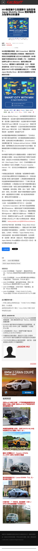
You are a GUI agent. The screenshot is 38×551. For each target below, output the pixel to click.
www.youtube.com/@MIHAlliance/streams (21, 221)
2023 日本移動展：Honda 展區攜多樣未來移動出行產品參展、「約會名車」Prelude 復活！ (19, 278)
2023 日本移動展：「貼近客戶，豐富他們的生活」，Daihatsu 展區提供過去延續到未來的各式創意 (19, 273)
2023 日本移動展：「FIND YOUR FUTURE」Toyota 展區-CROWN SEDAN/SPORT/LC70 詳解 (19, 292)
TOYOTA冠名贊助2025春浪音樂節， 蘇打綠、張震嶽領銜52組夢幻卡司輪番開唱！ (19, 341)
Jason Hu (8, 43)
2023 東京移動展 (13, 260)
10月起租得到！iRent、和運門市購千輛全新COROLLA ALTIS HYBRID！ (17, 332)
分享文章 (6, 249)
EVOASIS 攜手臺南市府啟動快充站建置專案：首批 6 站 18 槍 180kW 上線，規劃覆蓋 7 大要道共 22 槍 (19, 326)
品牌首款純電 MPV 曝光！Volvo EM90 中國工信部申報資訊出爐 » (18, 309)
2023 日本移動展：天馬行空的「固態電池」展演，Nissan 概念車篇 (18, 288)
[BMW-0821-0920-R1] (19, 382)
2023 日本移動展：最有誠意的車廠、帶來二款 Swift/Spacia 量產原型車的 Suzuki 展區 (18, 283)
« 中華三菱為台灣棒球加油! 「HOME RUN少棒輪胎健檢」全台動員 (19, 304)
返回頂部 (33, 364)
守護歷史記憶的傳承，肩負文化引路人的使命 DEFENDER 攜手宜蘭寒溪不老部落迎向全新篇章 (19, 337)
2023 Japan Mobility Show (11, 263)
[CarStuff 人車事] (15, 1)
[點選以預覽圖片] (18, 29)
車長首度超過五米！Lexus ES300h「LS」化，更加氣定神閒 (18, 478)
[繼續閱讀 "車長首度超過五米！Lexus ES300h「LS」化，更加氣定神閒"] (16, 490)
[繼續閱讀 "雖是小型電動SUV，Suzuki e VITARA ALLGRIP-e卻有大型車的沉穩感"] (16, 466)
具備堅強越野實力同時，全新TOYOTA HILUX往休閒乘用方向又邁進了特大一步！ (18, 429)
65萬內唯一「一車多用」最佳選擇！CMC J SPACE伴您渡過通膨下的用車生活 (17, 503)
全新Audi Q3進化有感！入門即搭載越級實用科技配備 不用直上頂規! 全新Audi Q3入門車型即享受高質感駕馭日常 (19, 404)
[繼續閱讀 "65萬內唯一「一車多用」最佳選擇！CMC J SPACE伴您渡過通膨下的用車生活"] (16, 515)
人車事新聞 (9, 45)
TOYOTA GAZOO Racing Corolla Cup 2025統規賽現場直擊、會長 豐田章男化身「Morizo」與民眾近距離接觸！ (19, 320)
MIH (4, 260)
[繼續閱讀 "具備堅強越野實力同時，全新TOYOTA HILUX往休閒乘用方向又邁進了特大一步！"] (16, 441)
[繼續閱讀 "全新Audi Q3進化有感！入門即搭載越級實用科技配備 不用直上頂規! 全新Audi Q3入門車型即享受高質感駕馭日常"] (16, 417)
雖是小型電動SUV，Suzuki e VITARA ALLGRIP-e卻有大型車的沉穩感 (15, 454)
